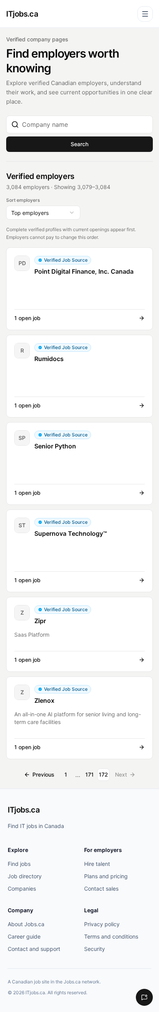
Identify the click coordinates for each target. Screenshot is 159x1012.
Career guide (24, 936)
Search (79, 144)
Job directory (25, 876)
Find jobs (19, 863)
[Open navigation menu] (145, 14)
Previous (43, 774)
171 (89, 774)
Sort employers (23, 200)
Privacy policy (102, 924)
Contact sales (101, 888)
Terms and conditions (111, 936)
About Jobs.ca (26, 924)
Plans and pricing (106, 876)
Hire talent (97, 863)
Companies (22, 888)
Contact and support (34, 949)
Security (94, 949)
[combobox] (85, 124)
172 (103, 774)
